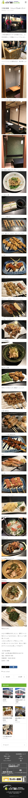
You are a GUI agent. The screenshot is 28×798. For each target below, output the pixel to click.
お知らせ (21, 758)
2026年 (4, 700)
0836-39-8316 (7, 772)
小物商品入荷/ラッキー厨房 (20, 701)
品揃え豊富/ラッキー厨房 (20, 719)
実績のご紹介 (7, 756)
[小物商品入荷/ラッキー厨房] (20, 693)
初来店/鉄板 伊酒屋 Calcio (7, 719)
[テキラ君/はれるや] (8, 730)
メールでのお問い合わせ (21, 772)
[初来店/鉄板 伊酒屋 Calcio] (8, 711)
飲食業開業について (21, 754)
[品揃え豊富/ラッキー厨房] (20, 711)
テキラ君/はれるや (7, 736)
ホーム (7, 754)
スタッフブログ (10, 10)
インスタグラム (21, 760)
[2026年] (8, 693)
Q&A (21, 756)
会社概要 (7, 758)
